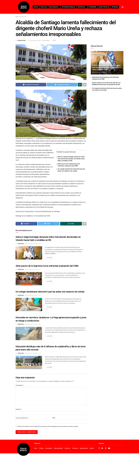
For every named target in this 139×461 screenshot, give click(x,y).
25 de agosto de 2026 (31, 244)
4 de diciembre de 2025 (34, 40)
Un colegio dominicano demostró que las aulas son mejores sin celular (71, 170)
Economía (92, 7)
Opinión (115, 7)
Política (43, 7)
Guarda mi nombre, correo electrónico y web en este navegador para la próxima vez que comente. (47, 426)
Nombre (19, 409)
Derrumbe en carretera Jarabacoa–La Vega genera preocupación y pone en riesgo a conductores (51, 319)
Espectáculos (104, 7)
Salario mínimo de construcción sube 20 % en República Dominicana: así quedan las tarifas (106, 84)
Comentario (20, 385)
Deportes (81, 7)
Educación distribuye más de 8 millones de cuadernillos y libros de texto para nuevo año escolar (51, 348)
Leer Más (49, 257)
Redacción (21, 40)
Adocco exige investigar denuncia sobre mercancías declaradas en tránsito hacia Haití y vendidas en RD (71, 159)
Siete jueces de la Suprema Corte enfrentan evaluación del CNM (69, 165)
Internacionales (68, 7)
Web (53, 418)
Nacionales (53, 7)
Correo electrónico (22, 418)
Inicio (36, 7)
